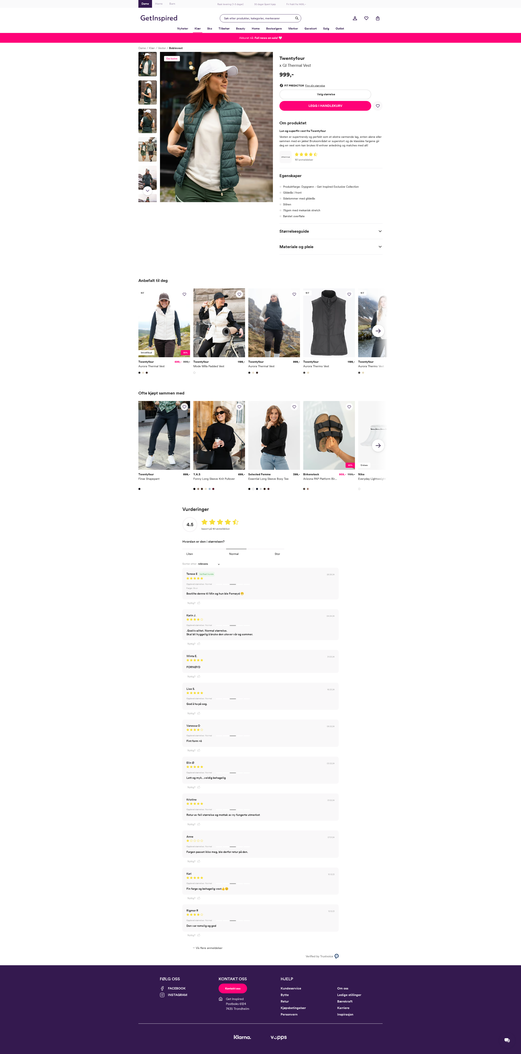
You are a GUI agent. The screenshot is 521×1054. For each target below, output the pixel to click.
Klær (152, 48)
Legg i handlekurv (325, 106)
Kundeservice (291, 988)
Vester (162, 48)
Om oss (342, 988)
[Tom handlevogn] (378, 18)
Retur (285, 1001)
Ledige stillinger (349, 995)
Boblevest (176, 48)
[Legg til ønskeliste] (378, 106)
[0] (366, 18)
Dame (142, 48)
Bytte (285, 995)
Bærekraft (344, 1001)
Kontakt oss (233, 988)
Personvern (289, 1014)
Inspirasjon (345, 1014)
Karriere (343, 1008)
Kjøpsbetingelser (293, 1008)
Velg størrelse (326, 94)
